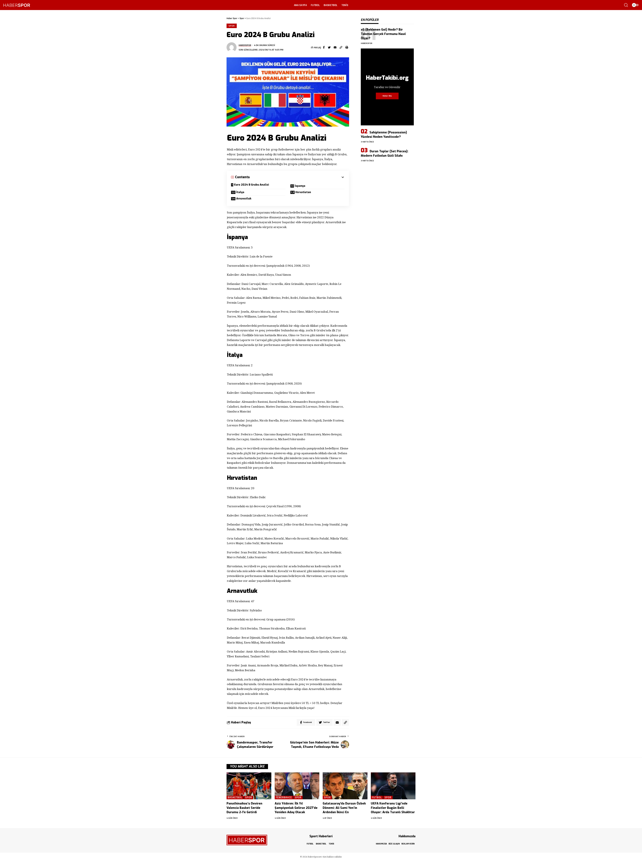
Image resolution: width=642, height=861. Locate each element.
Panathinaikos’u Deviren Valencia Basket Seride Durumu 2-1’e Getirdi (244, 807)
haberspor (245, 45)
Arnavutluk (243, 198)
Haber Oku (387, 96)
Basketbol (235, 797)
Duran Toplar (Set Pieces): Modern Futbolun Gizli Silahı (384, 153)
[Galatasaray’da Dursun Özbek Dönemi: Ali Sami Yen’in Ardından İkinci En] (345, 785)
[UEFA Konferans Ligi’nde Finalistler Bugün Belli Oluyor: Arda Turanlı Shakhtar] (393, 785)
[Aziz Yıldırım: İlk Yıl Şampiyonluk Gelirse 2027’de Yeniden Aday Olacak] (297, 785)
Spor (232, 25)
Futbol (377, 797)
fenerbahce (284, 797)
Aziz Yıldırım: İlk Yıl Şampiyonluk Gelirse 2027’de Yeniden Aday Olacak (296, 807)
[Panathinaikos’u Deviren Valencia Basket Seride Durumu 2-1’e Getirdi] (249, 785)
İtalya (240, 192)
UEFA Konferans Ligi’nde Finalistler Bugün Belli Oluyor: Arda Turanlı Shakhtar (393, 807)
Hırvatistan (303, 192)
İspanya (300, 186)
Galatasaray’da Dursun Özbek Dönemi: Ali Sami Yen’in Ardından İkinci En (344, 807)
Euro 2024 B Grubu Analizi (251, 184)
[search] (626, 5)
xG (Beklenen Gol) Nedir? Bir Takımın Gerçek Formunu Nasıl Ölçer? (383, 34)
